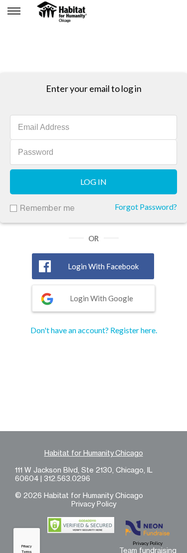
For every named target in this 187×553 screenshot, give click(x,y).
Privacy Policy (93, 504)
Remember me (47, 208)
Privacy (26, 546)
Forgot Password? (146, 206)
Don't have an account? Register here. (93, 330)
